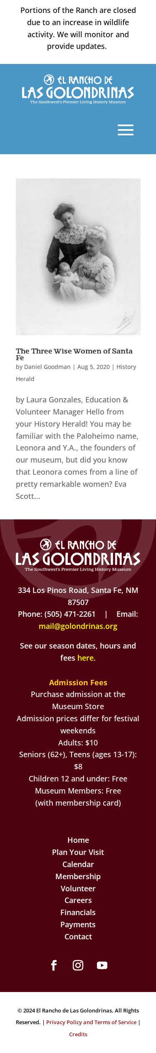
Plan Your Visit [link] (78, 852)
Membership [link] (78, 876)
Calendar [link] (78, 864)
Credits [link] (78, 1034)
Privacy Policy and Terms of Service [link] (91, 1022)
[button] (125, 129)
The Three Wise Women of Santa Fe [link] (74, 354)
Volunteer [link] (78, 888)
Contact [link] (78, 936)
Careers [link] (78, 900)
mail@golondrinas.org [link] (78, 626)
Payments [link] (78, 924)
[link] (78, 101)
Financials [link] (78, 912)
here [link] (85, 658)
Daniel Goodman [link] (47, 367)
